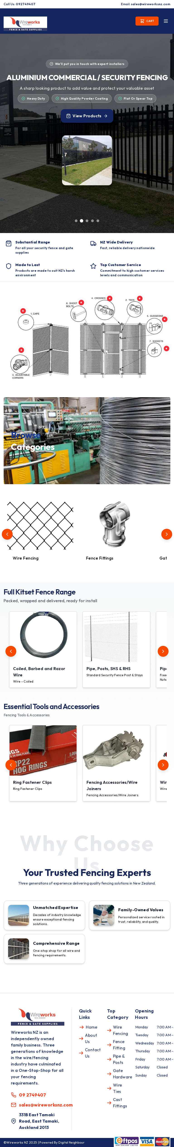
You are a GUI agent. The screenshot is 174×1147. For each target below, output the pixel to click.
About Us (91, 1038)
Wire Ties (117, 1088)
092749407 (25, 4)
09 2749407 (32, 1095)
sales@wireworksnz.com (150, 4)
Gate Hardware (122, 1074)
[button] (43, 649)
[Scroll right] (166, 534)
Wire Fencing (120, 1030)
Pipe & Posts (119, 1059)
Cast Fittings (120, 1103)
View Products (87, 115)
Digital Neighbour (71, 1142)
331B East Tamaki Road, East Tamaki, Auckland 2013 (39, 1121)
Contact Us (93, 1053)
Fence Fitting (119, 1045)
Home (91, 1027)
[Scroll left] (7, 534)
